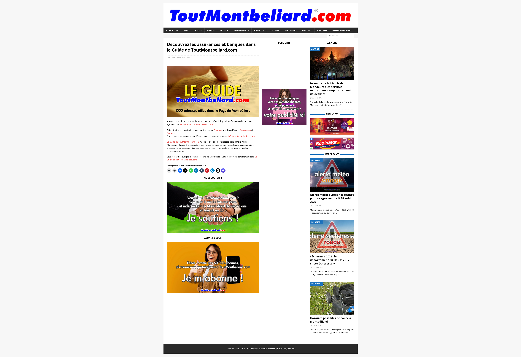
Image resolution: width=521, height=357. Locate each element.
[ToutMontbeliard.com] (260, 26)
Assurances (245, 130)
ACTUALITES (172, 30)
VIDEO (186, 30)
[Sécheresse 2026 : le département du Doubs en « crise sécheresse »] (332, 236)
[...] (340, 105)
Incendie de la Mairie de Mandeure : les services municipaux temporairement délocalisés (330, 89)
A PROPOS (322, 30)
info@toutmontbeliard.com (241, 136)
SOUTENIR (274, 30)
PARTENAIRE (291, 30)
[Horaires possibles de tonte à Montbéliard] (332, 298)
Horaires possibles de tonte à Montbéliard (330, 319)
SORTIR (198, 30)
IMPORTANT (332, 154)
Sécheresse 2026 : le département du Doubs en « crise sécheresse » (329, 260)
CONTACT (307, 30)
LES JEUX (224, 30)
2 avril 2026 (316, 325)
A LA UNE (332, 42)
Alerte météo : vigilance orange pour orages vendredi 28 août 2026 (332, 198)
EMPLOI (211, 30)
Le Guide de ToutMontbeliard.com (196, 124)
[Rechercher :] (340, 35)
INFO (191, 57)
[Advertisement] (285, 66)
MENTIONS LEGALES (341, 30)
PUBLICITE (259, 30)
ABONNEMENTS (241, 30)
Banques (171, 133)
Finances (218, 130)
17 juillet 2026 (317, 267)
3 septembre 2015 (177, 57)
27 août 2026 (317, 98)
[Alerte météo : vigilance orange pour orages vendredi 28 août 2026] (332, 175)
